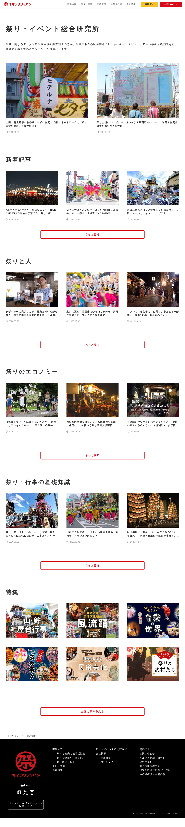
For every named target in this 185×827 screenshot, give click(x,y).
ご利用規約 (146, 762)
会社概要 (105, 758)
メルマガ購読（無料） (152, 758)
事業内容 (71, 4)
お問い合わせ (171, 4)
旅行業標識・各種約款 (152, 774)
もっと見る (92, 234)
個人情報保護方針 (150, 766)
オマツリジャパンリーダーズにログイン (26, 804)
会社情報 (131, 4)
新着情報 (101, 4)
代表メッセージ (109, 762)
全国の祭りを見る (92, 711)
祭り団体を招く (66, 762)
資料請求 (149, 4)
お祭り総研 (116, 4)
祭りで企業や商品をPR (70, 758)
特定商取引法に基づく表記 (155, 770)
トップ (10, 736)
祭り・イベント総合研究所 (25, 736)
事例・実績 (86, 4)
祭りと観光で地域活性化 (71, 753)
